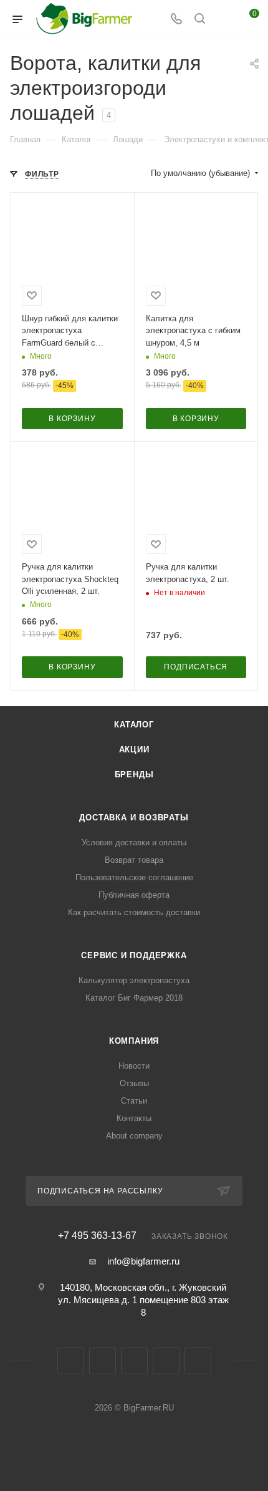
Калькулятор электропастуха (134, 980)
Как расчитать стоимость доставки (134, 912)
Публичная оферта (134, 895)
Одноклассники (134, 1361)
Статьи (134, 1100)
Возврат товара (134, 860)
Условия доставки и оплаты (134, 842)
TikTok (197, 1361)
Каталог (134, 724)
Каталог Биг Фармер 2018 (134, 998)
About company (134, 1135)
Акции (134, 749)
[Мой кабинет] (223, 19)
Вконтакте (70, 1361)
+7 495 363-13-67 (97, 1236)
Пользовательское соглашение (134, 877)
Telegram (102, 1361)
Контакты (134, 1118)
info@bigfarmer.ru (143, 1261)
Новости (134, 1066)
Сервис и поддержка (133, 955)
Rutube (166, 1361)
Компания (134, 1041)
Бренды (134, 774)
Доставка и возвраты (133, 817)
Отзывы (134, 1083)
